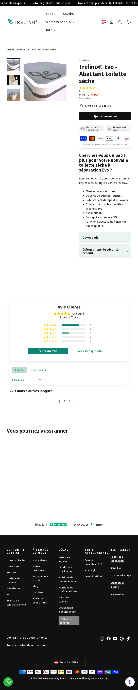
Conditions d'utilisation (66, 569)
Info (49, 30)
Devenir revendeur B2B (93, 562)
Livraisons (13, 566)
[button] (87, 88)
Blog (35, 586)
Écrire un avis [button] (48, 351)
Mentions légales (64, 559)
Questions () (38, 370)
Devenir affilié (93, 576)
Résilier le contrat (66, 621)
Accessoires (117, 594)
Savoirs (68, 14)
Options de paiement (13, 580)
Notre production (39, 568)
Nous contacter (16, 560)
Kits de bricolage (120, 575)
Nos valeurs (40, 560)
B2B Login (90, 570)
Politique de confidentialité (68, 589)
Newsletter (13, 588)
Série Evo (116, 568)
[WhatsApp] (8, 682)
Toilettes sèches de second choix (27, 645)
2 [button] (64, 401)
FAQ (9, 594)
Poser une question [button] (90, 351)
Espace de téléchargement (16, 602)
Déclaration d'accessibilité (67, 609)
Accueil (10, 49)
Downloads (90, 237)
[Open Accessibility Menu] (130, 682)
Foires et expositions (40, 600)
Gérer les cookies (64, 599)
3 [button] (70, 401)
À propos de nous (59, 22)
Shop (50, 14)
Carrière (38, 592)
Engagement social (40, 578)
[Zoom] (45, 79)
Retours (11, 572)
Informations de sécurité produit (100, 251)
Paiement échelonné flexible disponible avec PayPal (105, 144)
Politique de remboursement (68, 579)
